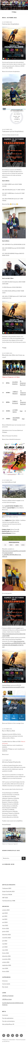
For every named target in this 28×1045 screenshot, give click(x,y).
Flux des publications (7, 1018)
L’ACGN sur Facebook (7, 995)
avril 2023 (5, 922)
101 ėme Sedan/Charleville (11, 762)
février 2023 (5, 928)
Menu (14, 12)
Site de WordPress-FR (8, 1024)
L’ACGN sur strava (7, 999)
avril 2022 (4, 947)
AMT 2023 (5, 897)
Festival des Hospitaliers (10, 24)
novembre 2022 (6, 937)
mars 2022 (5, 950)
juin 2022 (4, 940)
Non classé (5, 987)
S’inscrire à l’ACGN (7, 894)
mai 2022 (4, 944)
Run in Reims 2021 (8, 731)
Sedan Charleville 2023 (8, 891)
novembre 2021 (6, 959)
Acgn (21, 411)
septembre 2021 (6, 965)
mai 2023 (4, 919)
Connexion (5, 1015)
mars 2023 (5, 925)
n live (5, 347)
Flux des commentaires (8, 1021)
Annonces (5, 981)
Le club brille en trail (9, 482)
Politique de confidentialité (8, 1039)
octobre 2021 (5, 962)
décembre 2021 (6, 956)
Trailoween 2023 (6, 888)
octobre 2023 (5, 910)
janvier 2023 (5, 931)
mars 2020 (5, 968)
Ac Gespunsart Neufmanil (23, 383)
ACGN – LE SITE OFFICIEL (10, 3)
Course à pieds (6, 984)
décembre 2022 (6, 934)
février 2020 (5, 971)
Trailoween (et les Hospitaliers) (12, 131)
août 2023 (5, 913)
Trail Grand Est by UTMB (8, 900)
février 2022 (5, 953)
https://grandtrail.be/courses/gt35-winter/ (13, 687)
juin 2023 (4, 916)
